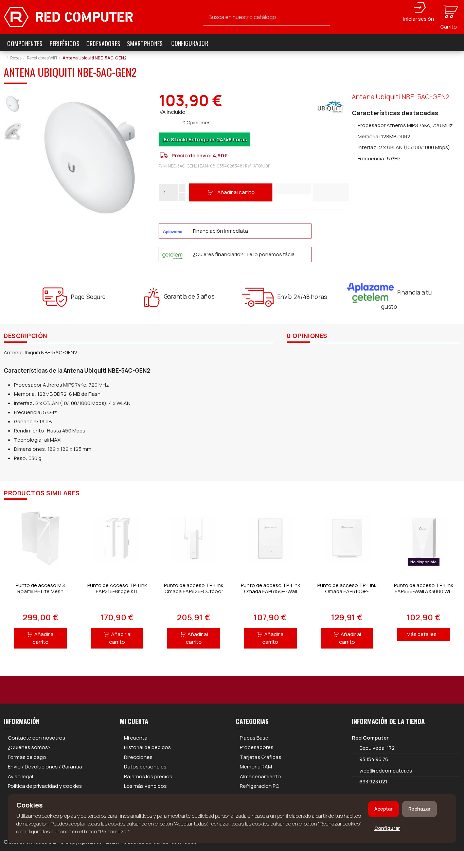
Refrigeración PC (259, 786)
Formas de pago (27, 757)
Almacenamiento (260, 776)
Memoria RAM (256, 766)
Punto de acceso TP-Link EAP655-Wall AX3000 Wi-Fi (423, 591)
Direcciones (138, 757)
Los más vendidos (145, 786)
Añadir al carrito (236, 192)
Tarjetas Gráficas (260, 757)
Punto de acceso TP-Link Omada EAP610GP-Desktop (346, 591)
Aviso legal (20, 776)
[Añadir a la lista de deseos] (293, 188)
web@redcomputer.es (385, 770)
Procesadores (256, 747)
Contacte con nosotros (36, 737)
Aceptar (383, 808)
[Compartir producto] (331, 192)
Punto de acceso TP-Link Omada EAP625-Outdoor (193, 588)
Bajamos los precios (148, 776)
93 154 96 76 (373, 759)
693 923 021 (372, 781)
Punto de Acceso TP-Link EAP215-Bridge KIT (117, 588)
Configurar (387, 828)
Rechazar (419, 808)
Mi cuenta (135, 737)
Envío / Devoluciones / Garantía (45, 766)
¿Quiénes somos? (29, 747)
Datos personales (145, 766)
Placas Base (254, 737)
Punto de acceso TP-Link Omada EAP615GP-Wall (270, 588)
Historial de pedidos (147, 747)
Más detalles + (424, 634)
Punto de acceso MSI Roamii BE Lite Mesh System (41, 591)
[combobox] (266, 17)
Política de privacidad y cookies (45, 786)
